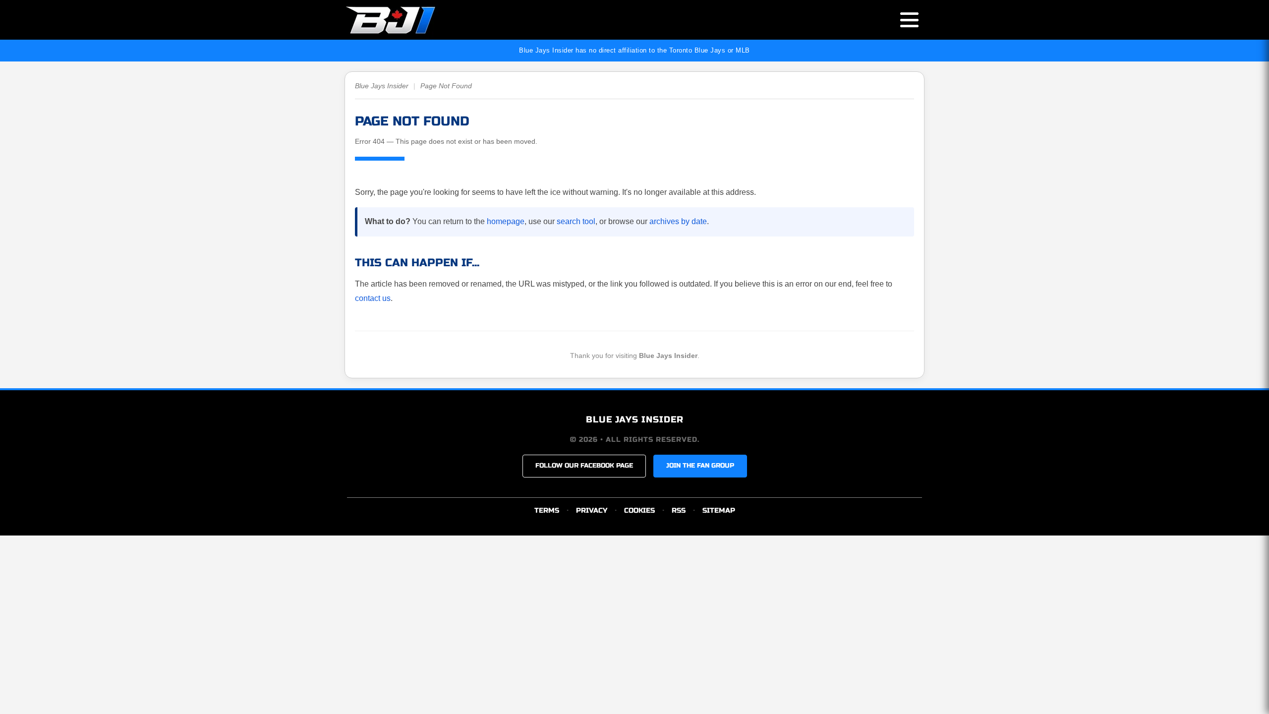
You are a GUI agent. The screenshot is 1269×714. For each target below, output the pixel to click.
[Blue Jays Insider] (400, 20)
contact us (373, 298)
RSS (679, 510)
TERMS (546, 510)
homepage (505, 221)
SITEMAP (718, 510)
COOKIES (639, 510)
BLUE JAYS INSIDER (635, 419)
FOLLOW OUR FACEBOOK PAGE (584, 466)
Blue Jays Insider (381, 86)
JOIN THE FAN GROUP (700, 466)
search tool (576, 221)
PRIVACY (591, 510)
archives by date (678, 221)
